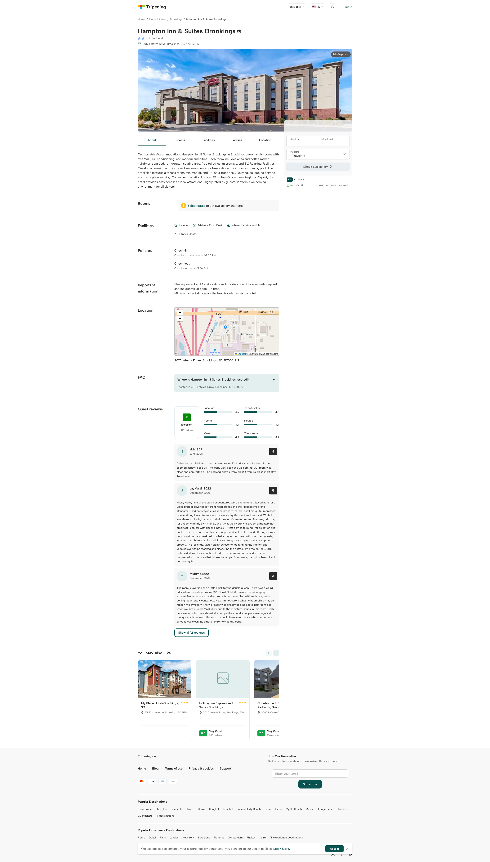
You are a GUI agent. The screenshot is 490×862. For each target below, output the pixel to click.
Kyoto (278, 809)
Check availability (315, 166)
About (152, 140)
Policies (236, 140)
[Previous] (268, 653)
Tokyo (190, 809)
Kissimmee (145, 809)
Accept (334, 849)
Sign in (348, 7)
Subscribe (310, 784)
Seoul (268, 809)
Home (141, 19)
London (342, 809)
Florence (219, 837)
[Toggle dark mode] (332, 6)
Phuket (251, 837)
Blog (155, 768)
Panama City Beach (249, 809)
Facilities (209, 140)
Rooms (180, 140)
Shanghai (161, 809)
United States (157, 19)
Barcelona (204, 837)
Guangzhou (145, 815)
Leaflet (241, 353)
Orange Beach (325, 809)
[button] (225, 327)
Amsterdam (235, 837)
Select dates (196, 206)
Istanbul (228, 809)
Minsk (309, 809)
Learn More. (281, 849)
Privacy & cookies (201, 768)
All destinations (165, 815)
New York (188, 837)
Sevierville (177, 809)
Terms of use (174, 768)
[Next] (276, 653)
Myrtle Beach (294, 809)
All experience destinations (286, 837)
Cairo (262, 837)
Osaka (201, 809)
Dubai (152, 837)
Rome (141, 837)
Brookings (176, 19)
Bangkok (214, 809)
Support (225, 768)
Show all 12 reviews (191, 632)
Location (265, 140)
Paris (163, 837)
